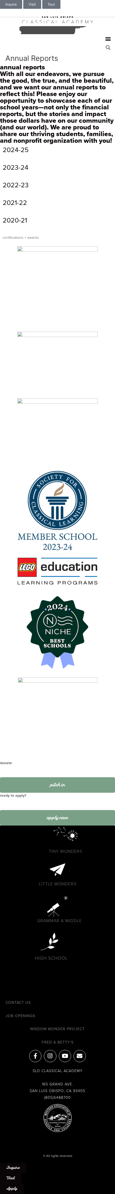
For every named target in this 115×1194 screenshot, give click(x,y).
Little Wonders (57, 884)
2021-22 (15, 203)
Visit (32, 4)
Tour (51, 4)
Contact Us (18, 1002)
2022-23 (16, 185)
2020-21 (15, 220)
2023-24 (15, 168)
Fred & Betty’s (58, 1042)
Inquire (11, 4)
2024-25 (16, 150)
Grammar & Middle (59, 920)
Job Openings (20, 1016)
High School (51, 958)
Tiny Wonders (65, 851)
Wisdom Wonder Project (57, 1029)
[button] (107, 38)
